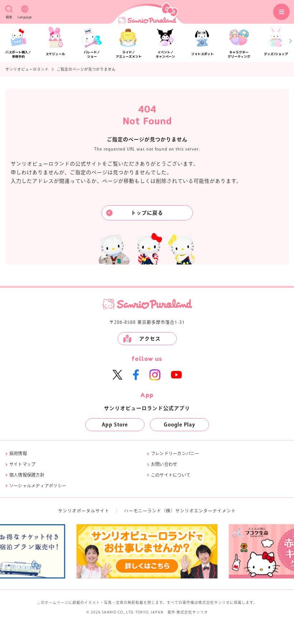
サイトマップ (22, 464)
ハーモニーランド (142, 511)
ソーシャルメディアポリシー (37, 485)
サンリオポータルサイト (83, 511)
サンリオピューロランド (27, 69)
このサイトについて (170, 475)
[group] (147, 551)
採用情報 (18, 453)
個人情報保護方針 (26, 475)
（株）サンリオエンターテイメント (198, 511)
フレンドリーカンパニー (175, 453)
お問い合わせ (164, 464)
